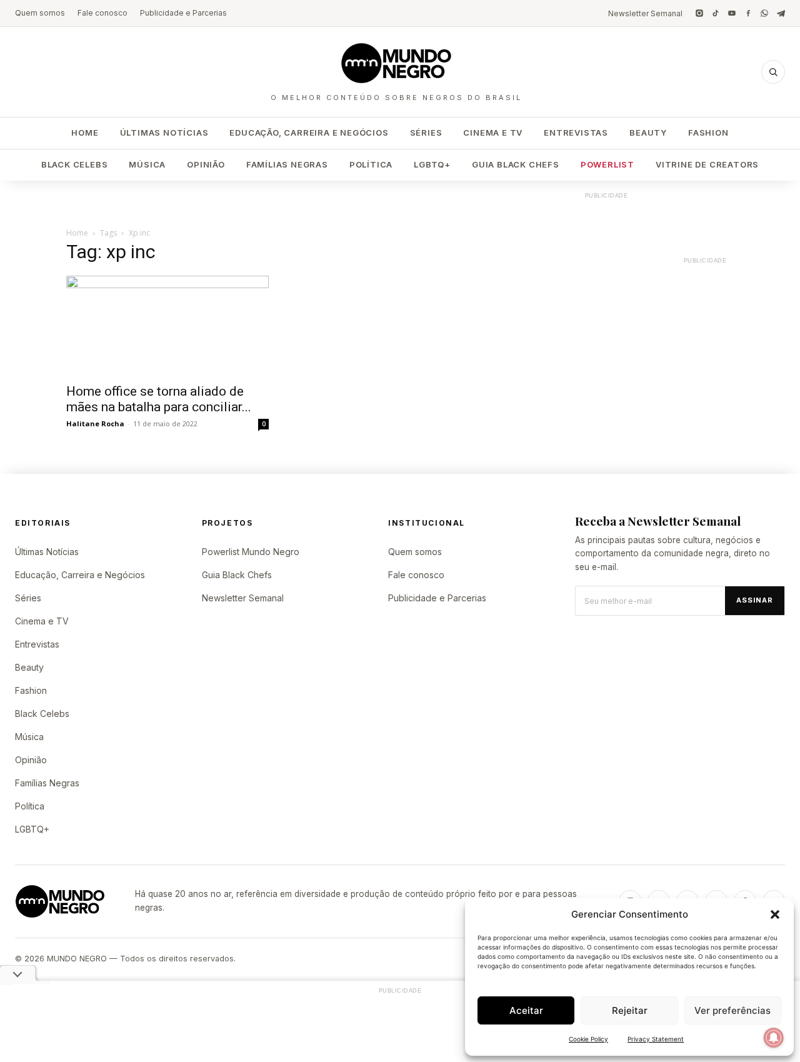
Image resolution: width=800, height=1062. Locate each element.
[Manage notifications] (774, 1038)
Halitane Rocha (95, 423)
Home (84, 133)
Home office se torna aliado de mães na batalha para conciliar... (158, 399)
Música (147, 164)
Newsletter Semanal (645, 13)
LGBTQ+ (432, 164)
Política (370, 164)
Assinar (754, 600)
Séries (426, 133)
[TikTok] (715, 13)
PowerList (607, 164)
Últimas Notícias (164, 133)
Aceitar (526, 1010)
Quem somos (40, 13)
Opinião (206, 164)
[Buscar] (773, 72)
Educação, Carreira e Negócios (308, 133)
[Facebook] (748, 13)
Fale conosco (103, 13)
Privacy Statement (656, 1039)
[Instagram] (699, 13)
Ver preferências (732, 1010)
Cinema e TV (492, 133)
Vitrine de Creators (707, 164)
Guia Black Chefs (515, 164)
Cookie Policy (588, 1039)
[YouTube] (732, 13)
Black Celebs (74, 164)
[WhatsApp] (764, 13)
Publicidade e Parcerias (183, 13)
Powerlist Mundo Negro (250, 551)
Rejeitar (630, 1010)
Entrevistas (576, 133)
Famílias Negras (287, 164)
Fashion (708, 133)
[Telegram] (780, 13)
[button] (775, 914)
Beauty (648, 133)
